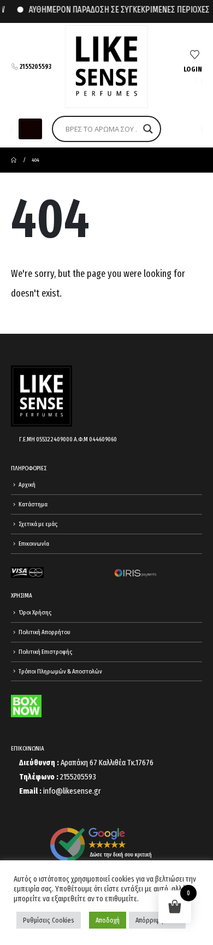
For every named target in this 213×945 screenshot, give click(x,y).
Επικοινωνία (34, 543)
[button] (30, 129)
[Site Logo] (106, 66)
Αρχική (27, 484)
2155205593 (35, 66)
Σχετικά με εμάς (38, 524)
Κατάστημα (33, 504)
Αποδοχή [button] (108, 920)
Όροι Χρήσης (35, 612)
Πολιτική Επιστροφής (45, 651)
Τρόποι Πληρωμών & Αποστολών (60, 671)
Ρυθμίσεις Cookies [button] (48, 920)
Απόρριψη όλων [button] (157, 920)
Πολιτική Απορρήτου (44, 632)
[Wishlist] (194, 55)
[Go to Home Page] (13, 160)
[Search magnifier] (148, 129)
